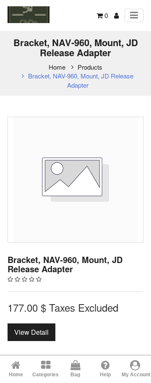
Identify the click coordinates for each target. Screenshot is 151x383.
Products (90, 67)
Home (57, 67)
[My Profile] (116, 15)
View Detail (31, 332)
